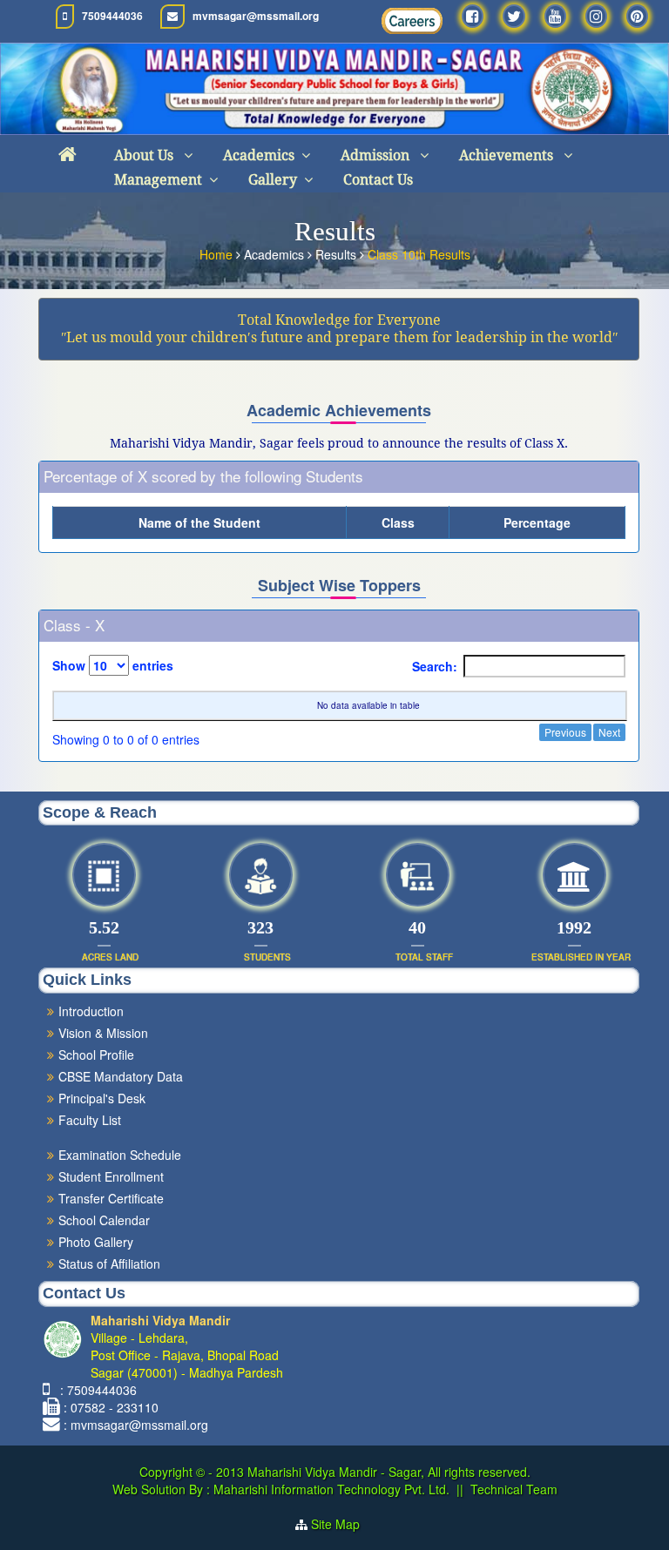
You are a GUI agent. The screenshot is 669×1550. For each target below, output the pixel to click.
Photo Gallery (95, 1241)
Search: (434, 666)
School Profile (96, 1054)
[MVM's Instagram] (596, 16)
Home (217, 254)
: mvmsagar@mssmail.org (136, 1424)
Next (609, 731)
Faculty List (89, 1120)
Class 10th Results (419, 254)
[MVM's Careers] (412, 21)
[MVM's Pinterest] (637, 16)
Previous (565, 731)
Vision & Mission (103, 1032)
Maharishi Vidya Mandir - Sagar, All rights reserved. (388, 1471)
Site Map (342, 1524)
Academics (258, 155)
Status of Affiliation (109, 1263)
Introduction (91, 1011)
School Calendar (104, 1220)
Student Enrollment (111, 1176)
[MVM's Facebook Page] (472, 16)
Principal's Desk (101, 1098)
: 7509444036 (95, 1389)
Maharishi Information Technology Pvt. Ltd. (329, 1489)
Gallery (272, 180)
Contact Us (378, 180)
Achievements (508, 155)
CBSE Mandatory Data (120, 1076)
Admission (377, 155)
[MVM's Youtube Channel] (555, 16)
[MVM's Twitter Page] (514, 16)
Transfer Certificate (111, 1198)
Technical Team (514, 1489)
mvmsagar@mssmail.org (256, 16)
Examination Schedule (119, 1154)
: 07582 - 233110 (111, 1407)
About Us (145, 155)
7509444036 (112, 16)
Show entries (112, 665)
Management (158, 180)
